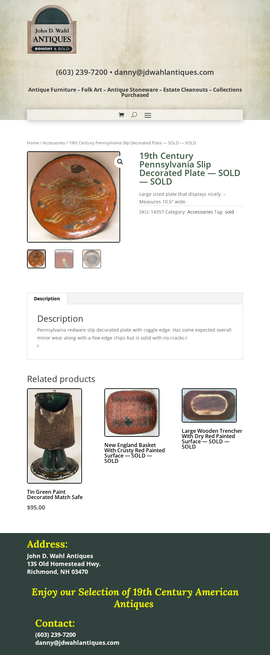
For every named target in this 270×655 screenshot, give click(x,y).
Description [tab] (47, 298)
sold (229, 212)
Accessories (54, 143)
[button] (120, 162)
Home (33, 143)
